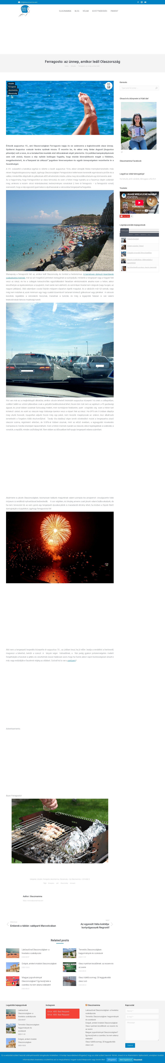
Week (137, 234)
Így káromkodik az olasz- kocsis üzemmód (141, 267)
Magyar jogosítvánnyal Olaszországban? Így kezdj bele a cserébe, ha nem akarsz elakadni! (36, 981)
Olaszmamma (94, 1005)
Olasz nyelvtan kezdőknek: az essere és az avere (96, 965)
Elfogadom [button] (112, 1060)
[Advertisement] (82, 36)
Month (143, 234)
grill (57, 883)
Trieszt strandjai (133, 239)
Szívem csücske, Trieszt (135, 246)
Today (130, 234)
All (149, 234)
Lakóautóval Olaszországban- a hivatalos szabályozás (35, 951)
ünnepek (72, 883)
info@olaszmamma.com (29, 2)
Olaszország (12, 93)
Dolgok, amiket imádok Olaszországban (39, 963)
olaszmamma (13, 90)
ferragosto (51, 883)
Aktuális (11, 83)
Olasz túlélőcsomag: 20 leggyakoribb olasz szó (95, 979)
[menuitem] (65, 11)
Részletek (138, 1060)
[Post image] (12, 953)
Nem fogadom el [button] (126, 1060)
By (75, 879)
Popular (124, 231)
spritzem (71, 660)
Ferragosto (12, 87)
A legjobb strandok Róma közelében (139, 253)
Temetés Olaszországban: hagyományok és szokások (91, 951)
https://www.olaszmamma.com (33, 901)
